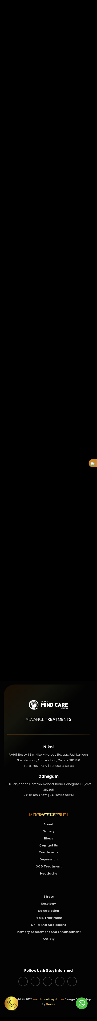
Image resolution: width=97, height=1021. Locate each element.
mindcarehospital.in (48, 999)
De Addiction (48, 910)
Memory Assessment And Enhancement (48, 932)
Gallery (49, 831)
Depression (49, 859)
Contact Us (48, 845)
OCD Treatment (49, 866)
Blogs (48, 838)
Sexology (48, 903)
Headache (48, 873)
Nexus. (50, 1004)
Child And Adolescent (48, 925)
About (48, 824)
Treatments (48, 852)
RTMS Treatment (28, 656)
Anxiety (49, 938)
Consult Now (72, 664)
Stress (49, 896)
